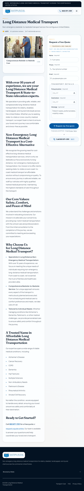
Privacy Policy (77, 484)
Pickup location (59, 89)
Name (54, 55)
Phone (54, 65)
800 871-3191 (15, 424)
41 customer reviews (16, 31)
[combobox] (64, 93)
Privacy (71, 131)
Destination (58, 98)
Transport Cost (61, 484)
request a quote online (15, 428)
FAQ (69, 484)
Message (58, 107)
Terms (75, 131)
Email (54, 74)
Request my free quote (65, 126)
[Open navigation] (76, 11)
